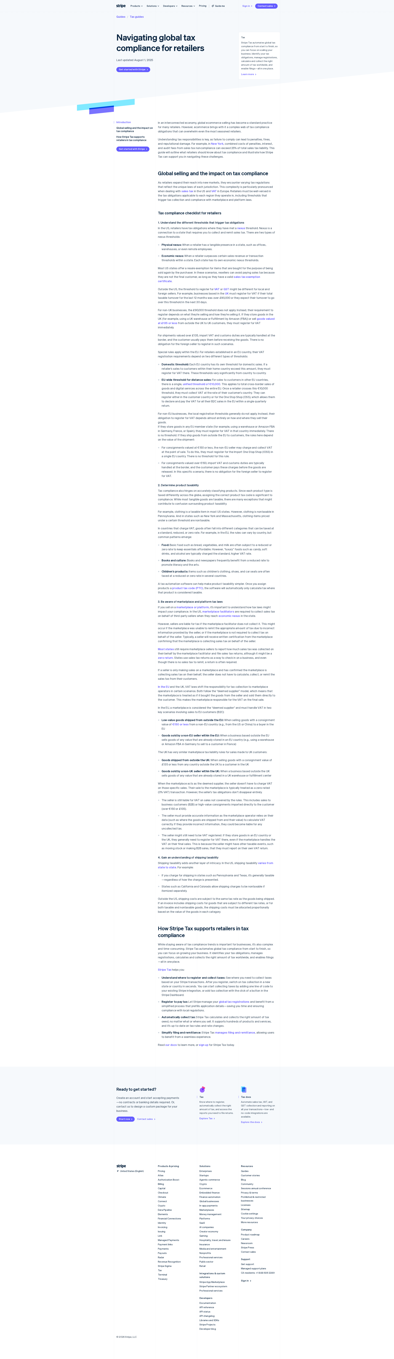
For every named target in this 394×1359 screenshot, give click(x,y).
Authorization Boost (168, 1179)
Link (160, 1235)
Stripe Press (247, 1247)
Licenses (246, 1204)
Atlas (160, 1175)
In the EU (163, 686)
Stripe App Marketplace (212, 1281)
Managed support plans (253, 1268)
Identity (162, 1222)
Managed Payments (168, 1240)
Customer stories (250, 1175)
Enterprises (205, 1171)
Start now (124, 1118)
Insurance (204, 1244)
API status (204, 1311)
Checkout (163, 1192)
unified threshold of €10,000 (201, 384)
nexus (241, 228)
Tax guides (137, 16)
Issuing (161, 1231)
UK (227, 293)
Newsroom (247, 1243)
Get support (247, 1264)
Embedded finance (209, 1192)
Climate (162, 1196)
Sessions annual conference (256, 1188)
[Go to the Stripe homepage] (120, 1166)
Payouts (162, 1253)
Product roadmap (250, 1234)
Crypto (161, 1205)
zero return (165, 657)
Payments (163, 1248)
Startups (204, 1175)
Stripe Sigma (164, 1265)
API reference (206, 1307)
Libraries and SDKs (209, 1320)
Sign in (246, 5)
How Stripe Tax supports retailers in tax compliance (131, 138)
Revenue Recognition (169, 1261)
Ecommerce (205, 1188)
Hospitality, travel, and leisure (215, 1240)
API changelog (207, 1315)
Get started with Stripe (132, 69)
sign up (203, 1044)
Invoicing (162, 1227)
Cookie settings (249, 1213)
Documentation (207, 1302)
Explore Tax (206, 1118)
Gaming (203, 1235)
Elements (163, 1214)
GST (226, 289)
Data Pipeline (165, 1209)
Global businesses (209, 1201)
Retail (202, 1265)
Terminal (162, 1274)
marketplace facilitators (218, 611)
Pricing (202, 5)
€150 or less (180, 724)
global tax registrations (234, 1001)
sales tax (187, 191)
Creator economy (208, 1231)
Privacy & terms (249, 1192)
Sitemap (245, 1209)
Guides (120, 16)
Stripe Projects (207, 1324)
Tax (160, 1270)
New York (217, 143)
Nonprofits (205, 1253)
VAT (214, 191)
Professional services (211, 1257)
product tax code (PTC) (187, 588)
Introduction (123, 122)
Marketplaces (206, 1209)
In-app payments (208, 1205)
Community (247, 1183)
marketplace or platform (192, 607)
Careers (245, 1238)
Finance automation (210, 1196)
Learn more (247, 74)
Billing (161, 1183)
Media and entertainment (212, 1248)
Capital (161, 1188)
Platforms (204, 1218)
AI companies (206, 1227)
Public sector (206, 1261)
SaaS (202, 1222)
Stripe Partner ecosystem (213, 1286)
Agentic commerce (209, 1179)
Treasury (163, 1278)
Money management (210, 1214)
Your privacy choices (252, 1217)
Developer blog (207, 1328)
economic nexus (229, 615)
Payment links (165, 1244)
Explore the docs (250, 1122)
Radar (161, 1257)
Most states (166, 649)
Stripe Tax (164, 969)
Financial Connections (169, 1218)
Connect (162, 1201)
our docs (171, 1044)
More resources (249, 1222)
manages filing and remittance (235, 1032)
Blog (243, 1179)
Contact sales (265, 5)
